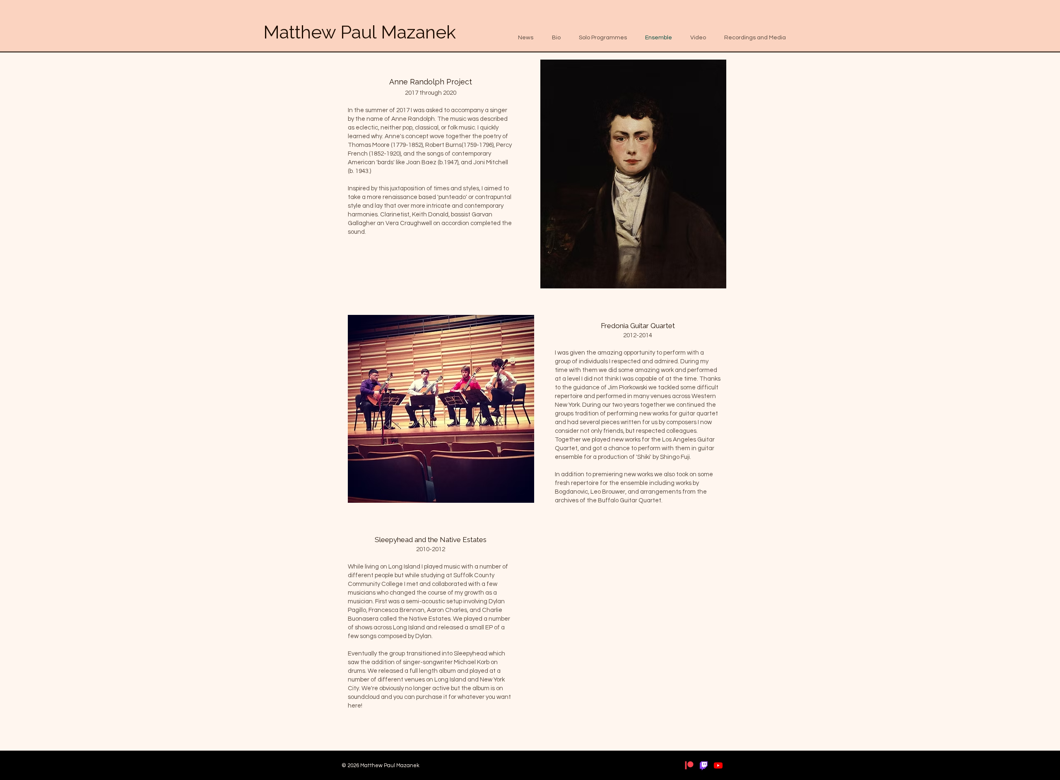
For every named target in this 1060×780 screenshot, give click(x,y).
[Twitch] (704, 765)
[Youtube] (718, 765)
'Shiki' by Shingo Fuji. (663, 457)
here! (355, 706)
